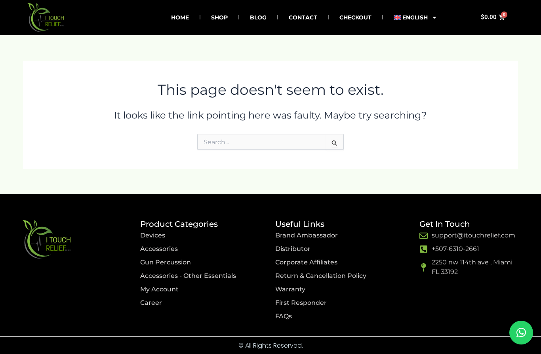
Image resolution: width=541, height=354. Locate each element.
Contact (303, 17)
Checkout (355, 17)
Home (180, 17)
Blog (258, 17)
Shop (219, 17)
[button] (521, 332)
